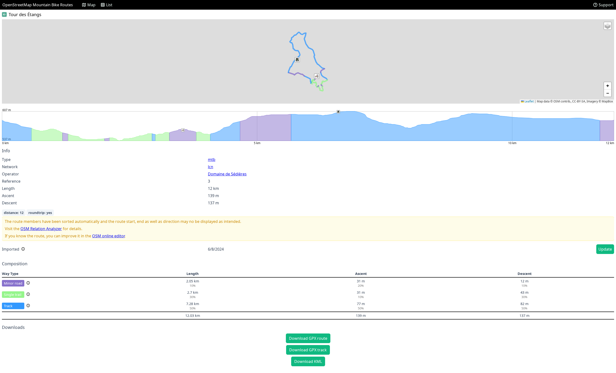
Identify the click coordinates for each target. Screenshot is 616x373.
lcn (210, 166)
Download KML (308, 361)
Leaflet (529, 101)
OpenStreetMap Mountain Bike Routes (37, 4)
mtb (211, 159)
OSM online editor (108, 236)
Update (605, 249)
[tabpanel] (308, 202)
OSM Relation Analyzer (41, 228)
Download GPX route (308, 338)
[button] (317, 76)
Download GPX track (308, 350)
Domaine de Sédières (227, 174)
